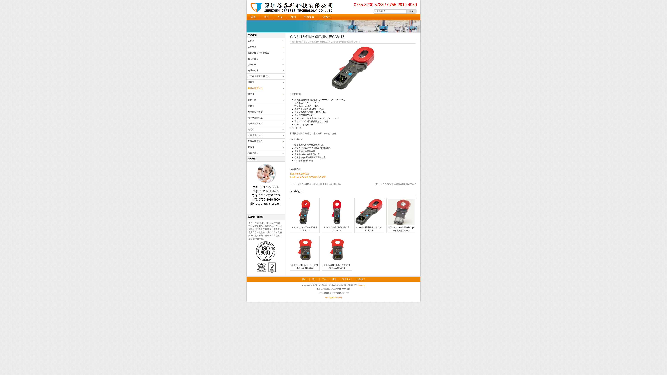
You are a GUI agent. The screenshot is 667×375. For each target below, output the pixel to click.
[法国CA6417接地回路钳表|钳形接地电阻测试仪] (337, 262)
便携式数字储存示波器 (258, 53)
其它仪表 (252, 64)
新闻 (293, 17)
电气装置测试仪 (255, 117)
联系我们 (327, 17)
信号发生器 (253, 58)
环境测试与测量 (255, 112)
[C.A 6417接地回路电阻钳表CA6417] (305, 224)
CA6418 (304, 177)
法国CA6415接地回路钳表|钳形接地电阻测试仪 (315, 184)
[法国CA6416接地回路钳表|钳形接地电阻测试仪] (305, 262)
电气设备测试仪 (255, 123)
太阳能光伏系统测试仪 (258, 76)
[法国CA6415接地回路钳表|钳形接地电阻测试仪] (401, 224)
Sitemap (361, 285)
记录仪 (251, 147)
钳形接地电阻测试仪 (320, 42)
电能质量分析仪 (255, 135)
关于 (266, 17)
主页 (292, 42)
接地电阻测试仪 (302, 42)
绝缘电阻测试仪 (255, 141)
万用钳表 (252, 47)
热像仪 (251, 106)
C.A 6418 (294, 177)
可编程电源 (253, 70)
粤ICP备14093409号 (333, 298)
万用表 (251, 41)
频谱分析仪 (253, 153)
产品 (280, 17)
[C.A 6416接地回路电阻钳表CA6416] (337, 224)
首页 (253, 17)
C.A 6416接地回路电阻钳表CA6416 (396, 184)
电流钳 (251, 129)
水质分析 (252, 100)
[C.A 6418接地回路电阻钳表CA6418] (369, 224)
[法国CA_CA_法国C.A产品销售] (292, 12)
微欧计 (251, 82)
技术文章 (309, 17)
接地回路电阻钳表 (317, 177)
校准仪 (251, 94)
